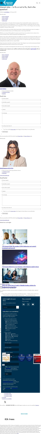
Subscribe (7, 175)
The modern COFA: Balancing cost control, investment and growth (19, 247)
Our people (4, 397)
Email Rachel (4, 173)
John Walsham (6, 12)
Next (3, 364)
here (18, 433)
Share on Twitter (5, 19)
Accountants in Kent (7, 393)
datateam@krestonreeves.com (8, 381)
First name (8, 342)
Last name (8, 347)
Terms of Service (27, 136)
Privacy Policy (20, 136)
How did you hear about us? (7, 125)
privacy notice (13, 129)
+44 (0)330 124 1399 (6, 92)
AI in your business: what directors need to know (20, 267)
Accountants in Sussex (8, 394)
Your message (4, 113)
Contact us (37, 405)
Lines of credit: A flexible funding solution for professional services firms (19, 286)
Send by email (4, 20)
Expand (1, 286)
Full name (5, 98)
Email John (4, 93)
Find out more (24, 413)
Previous (4, 353)
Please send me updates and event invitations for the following (14, 293)
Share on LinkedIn (5, 18)
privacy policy (8, 368)
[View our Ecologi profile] (9, 413)
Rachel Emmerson (6, 168)
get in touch (33, 48)
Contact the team (3, 175)
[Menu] (1, 3)
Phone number (6, 105)
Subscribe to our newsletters (7, 398)
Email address (6, 102)
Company (3, 109)
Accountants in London (8, 396)
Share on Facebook (5, 16)
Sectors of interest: (8, 332)
